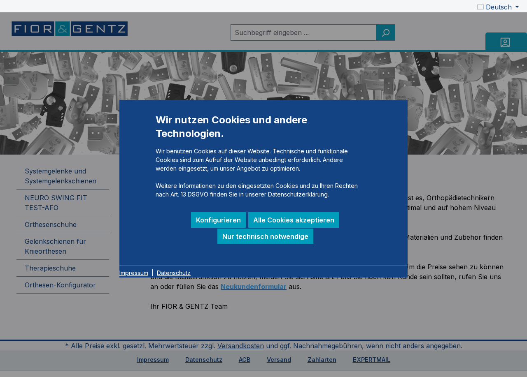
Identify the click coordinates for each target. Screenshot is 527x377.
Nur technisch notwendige (265, 236)
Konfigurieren (218, 220)
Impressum (133, 272)
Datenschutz (174, 272)
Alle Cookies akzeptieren (293, 220)
